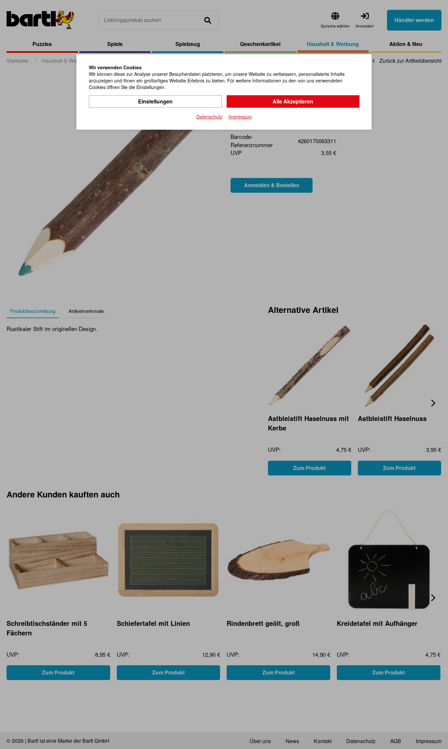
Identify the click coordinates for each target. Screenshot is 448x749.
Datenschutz (209, 116)
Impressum (240, 116)
